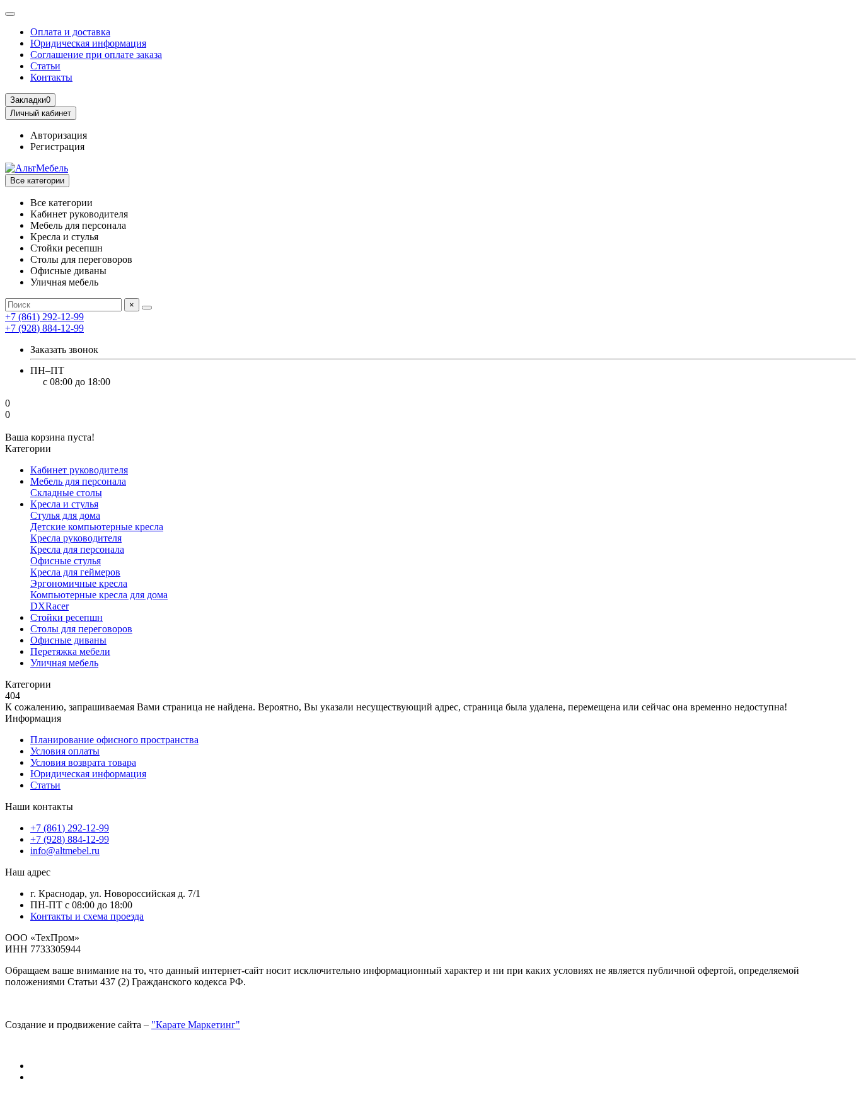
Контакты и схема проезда (87, 916)
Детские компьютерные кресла (96, 526)
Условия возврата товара (83, 762)
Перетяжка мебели (70, 651)
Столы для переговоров (81, 628)
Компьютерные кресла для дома (99, 594)
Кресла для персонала (77, 549)
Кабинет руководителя (79, 470)
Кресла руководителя (76, 538)
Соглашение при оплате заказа (96, 54)
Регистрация (57, 146)
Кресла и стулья (64, 504)
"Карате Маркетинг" (195, 1024)
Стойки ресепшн (66, 617)
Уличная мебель (64, 662)
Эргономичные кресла (78, 583)
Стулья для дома (65, 515)
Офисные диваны (68, 640)
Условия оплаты (65, 751)
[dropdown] (10, 14)
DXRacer (49, 606)
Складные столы (66, 492)
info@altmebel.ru (65, 850)
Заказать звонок (64, 349)
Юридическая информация (88, 43)
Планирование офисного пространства (114, 739)
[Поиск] (147, 307)
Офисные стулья (65, 560)
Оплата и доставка (70, 31)
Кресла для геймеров (75, 572)
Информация (33, 718)
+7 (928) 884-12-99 (69, 839)
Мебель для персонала (78, 481)
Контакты (51, 77)
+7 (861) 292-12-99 (69, 828)
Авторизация (58, 135)
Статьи (45, 66)
